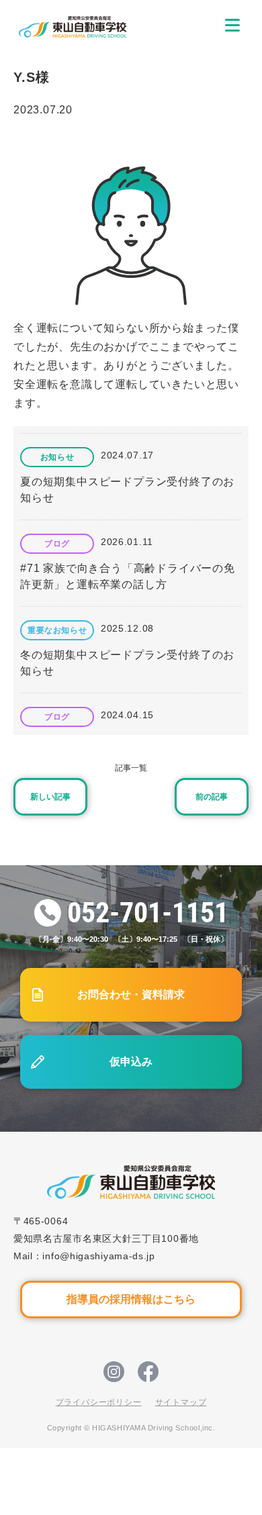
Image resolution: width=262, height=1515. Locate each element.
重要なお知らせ (57, 630)
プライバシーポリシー (99, 1402)
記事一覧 (131, 768)
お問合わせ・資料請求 (131, 994)
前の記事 (211, 796)
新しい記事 (50, 796)
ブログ (57, 543)
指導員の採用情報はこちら (131, 1299)
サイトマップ (181, 1402)
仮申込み (131, 1061)
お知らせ (57, 457)
